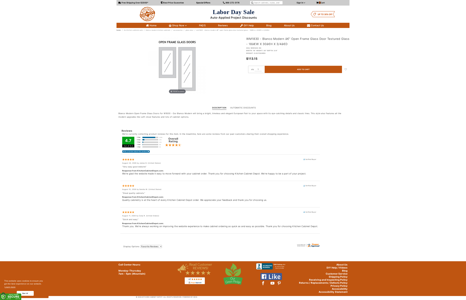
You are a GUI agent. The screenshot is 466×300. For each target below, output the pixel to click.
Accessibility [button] (340, 288)
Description (219, 107)
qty (252, 69)
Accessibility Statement (333, 291)
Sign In (300, 2)
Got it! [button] (25, 293)
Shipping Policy (338, 276)
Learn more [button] (10, 287)
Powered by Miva (190, 297)
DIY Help (248, 25)
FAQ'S (202, 25)
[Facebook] (263, 283)
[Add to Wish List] (346, 69)
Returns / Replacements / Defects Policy (323, 282)
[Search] (252, 2)
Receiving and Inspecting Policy (328, 279)
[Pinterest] (279, 283)
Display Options (131, 246)
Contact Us (317, 25)
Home (152, 25)
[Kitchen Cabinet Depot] (147, 14)
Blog (269, 25)
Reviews (223, 25)
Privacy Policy (339, 285)
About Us (289, 25)
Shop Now (178, 25)
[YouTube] (272, 283)
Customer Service (337, 273)
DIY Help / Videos (337, 267)
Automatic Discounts (243, 107)
